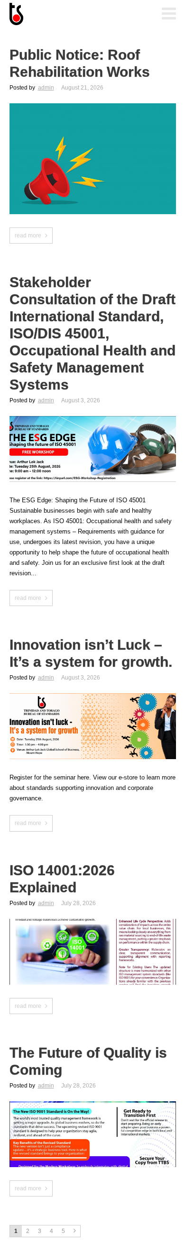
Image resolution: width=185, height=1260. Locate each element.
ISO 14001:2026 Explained (62, 878)
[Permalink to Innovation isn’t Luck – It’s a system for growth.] (92, 696)
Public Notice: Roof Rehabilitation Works (79, 63)
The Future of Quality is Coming (88, 1061)
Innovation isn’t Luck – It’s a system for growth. (90, 653)
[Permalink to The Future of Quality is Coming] (92, 1104)
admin (46, 87)
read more (28, 235)
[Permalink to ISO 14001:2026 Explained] (92, 921)
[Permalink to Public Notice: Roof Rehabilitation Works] (92, 106)
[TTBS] (56, 15)
